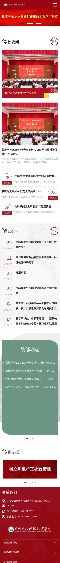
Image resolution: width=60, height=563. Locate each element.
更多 (54, 41)
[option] (30, 16)
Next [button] (51, 90)
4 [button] (35, 483)
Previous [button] (46, 95)
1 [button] (27, 439)
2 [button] (31, 439)
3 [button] (34, 439)
